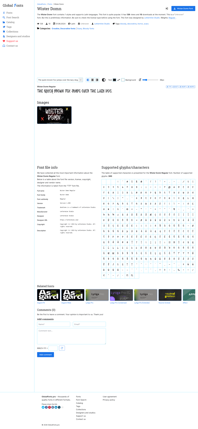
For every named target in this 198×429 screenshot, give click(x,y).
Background (130, 80)
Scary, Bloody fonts (85, 28)
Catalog (79, 403)
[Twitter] (43, 407)
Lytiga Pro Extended (142, 303)
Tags (78, 406)
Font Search (81, 400)
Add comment (45, 354)
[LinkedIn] (56, 407)
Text (110, 80)
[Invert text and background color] (118, 80)
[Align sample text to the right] (97, 80)
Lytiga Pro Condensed (118, 303)
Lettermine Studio (152, 18)
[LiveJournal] (59, 407)
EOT (176, 87)
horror (140, 24)
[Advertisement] (17, 86)
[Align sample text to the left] (88, 80)
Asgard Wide (66, 303)
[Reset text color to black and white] (103, 80)
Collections (81, 409)
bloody (123, 24)
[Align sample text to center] (92, 80)
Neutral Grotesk (164, 303)
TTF (169, 87)
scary (146, 24)
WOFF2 (191, 87)
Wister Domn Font (185, 8)
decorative (132, 24)
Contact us (81, 419)
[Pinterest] (49, 407)
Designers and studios (85, 413)
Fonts (78, 396)
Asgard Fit (41, 303)
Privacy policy (109, 400)
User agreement (110, 396)
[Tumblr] (52, 407)
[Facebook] (46, 407)
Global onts (13, 5)
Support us (81, 416)
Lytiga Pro (89, 303)
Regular (172, 18)
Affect (185, 303)
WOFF (183, 87)
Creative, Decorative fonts (63, 28)
